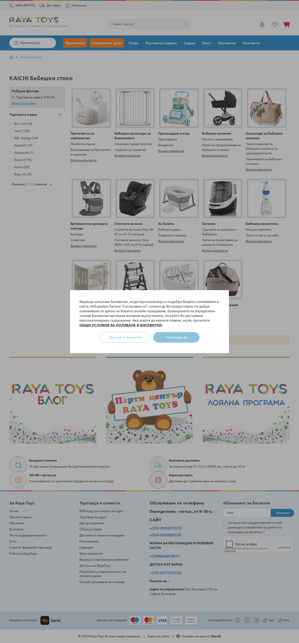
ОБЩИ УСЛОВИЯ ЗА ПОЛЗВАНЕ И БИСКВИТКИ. (121, 325)
